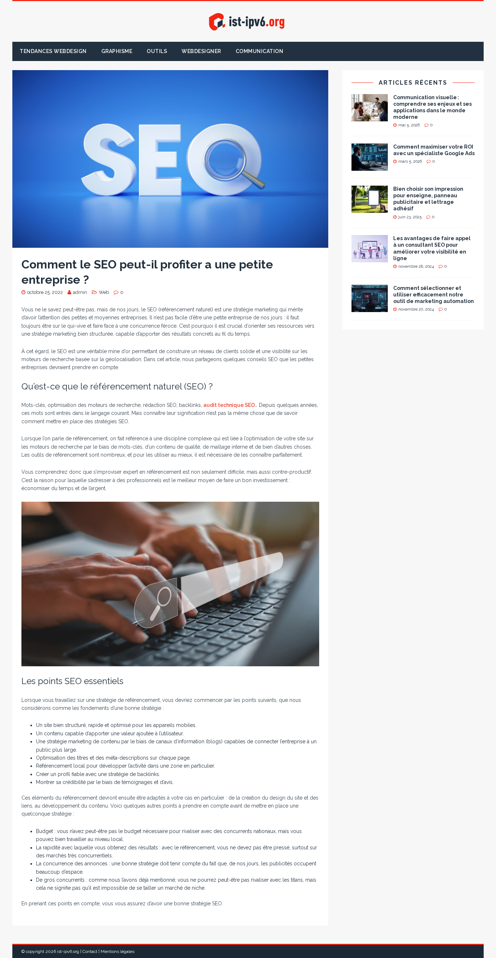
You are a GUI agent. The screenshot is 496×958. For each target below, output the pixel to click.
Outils (157, 51)
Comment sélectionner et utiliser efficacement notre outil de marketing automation (433, 294)
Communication (260, 51)
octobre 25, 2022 (45, 292)
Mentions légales (117, 951)
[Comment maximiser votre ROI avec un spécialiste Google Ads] (369, 167)
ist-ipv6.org (68, 951)
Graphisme (117, 51)
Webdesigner (201, 51)
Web (104, 292)
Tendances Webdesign (53, 51)
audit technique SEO (229, 405)
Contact (89, 951)
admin (80, 292)
